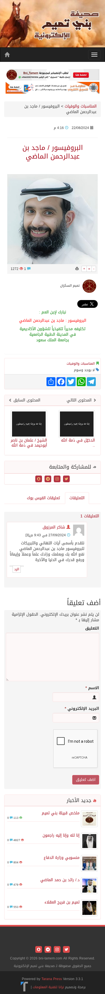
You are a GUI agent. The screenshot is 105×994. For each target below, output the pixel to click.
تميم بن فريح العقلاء (62, 902)
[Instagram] (56, 479)
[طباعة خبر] (77, 269)
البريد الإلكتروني (82, 709)
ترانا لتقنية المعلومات (48, 987)
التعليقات (77, 498)
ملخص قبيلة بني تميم (61, 813)
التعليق (92, 628)
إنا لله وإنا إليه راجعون (61, 835)
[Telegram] (47, 479)
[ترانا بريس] (24, 987)
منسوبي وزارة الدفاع (62, 857)
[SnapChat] (39, 479)
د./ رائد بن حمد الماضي (60, 880)
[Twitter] (65, 479)
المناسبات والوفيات (81, 106)
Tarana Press (51, 979)
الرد (16, 569)
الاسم (92, 688)
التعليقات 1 (89, 516)
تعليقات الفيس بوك (43, 498)
